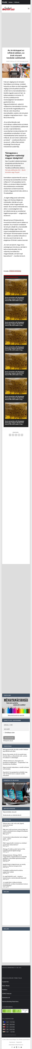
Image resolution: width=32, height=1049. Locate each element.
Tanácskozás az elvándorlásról (12, 815)
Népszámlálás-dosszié (9, 812)
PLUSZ (4, 2)
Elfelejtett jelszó (8, 740)
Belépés (11, 2)
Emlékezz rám (10, 732)
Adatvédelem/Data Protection (16, 1044)
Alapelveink (19, 1042)
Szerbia (26, 61)
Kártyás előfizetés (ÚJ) (12, 170)
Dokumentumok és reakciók (16, 715)
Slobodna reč (6, 997)
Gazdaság (22, 61)
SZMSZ (8, 61)
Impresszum (12, 1042)
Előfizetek (16, 2)
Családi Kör (5, 981)
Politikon (4, 989)
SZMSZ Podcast (6, 993)
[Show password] (26, 729)
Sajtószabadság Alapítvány (10, 1001)
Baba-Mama (5, 985)
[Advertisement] (16, 29)
